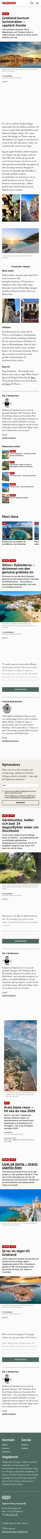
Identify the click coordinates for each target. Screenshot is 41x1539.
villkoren (24, 791)
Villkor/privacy (8, 1529)
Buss (33, 378)
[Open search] (31, 3)
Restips (13, 560)
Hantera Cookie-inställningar (15, 1532)
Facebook (24, 1448)
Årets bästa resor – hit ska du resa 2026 (23, 475)
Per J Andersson (8, 76)
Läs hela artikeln (20, 689)
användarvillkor (26, 797)
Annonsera (5, 1448)
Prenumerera (20, 802)
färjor (7, 384)
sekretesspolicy (14, 797)
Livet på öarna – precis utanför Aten (22, 486)
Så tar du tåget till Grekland (19, 497)
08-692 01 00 (12, 1515)
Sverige (5, 816)
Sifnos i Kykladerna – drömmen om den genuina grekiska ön (23, 454)
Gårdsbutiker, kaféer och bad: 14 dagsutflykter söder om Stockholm (21, 465)
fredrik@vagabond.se (10, 741)
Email (4, 785)
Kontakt (4, 1445)
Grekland (5, 14)
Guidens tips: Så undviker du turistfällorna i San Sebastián (14, 543)
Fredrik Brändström (9, 632)
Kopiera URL (5, 81)
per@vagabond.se (9, 438)
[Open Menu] (37, 3)
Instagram (24, 1445)
